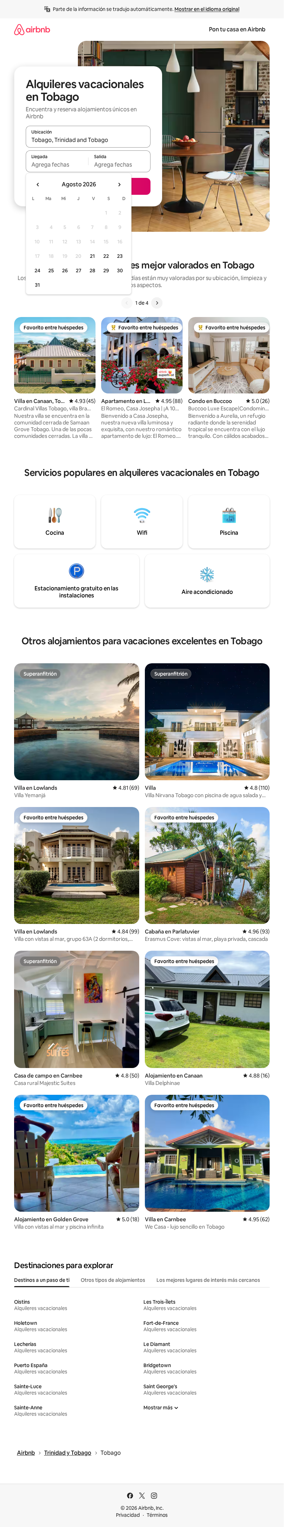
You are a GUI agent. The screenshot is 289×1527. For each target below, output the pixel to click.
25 (51, 270)
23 (120, 256)
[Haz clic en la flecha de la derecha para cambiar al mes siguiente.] (119, 184)
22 (106, 256)
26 (65, 270)
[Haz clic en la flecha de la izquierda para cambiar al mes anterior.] (38, 184)
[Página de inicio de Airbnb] (32, 29)
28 (92, 270)
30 (120, 270)
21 (92, 256)
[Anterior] (127, 303)
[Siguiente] (156, 303)
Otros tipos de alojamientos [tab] (113, 1280)
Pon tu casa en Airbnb (237, 29)
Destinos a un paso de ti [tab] (41, 1280)
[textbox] (56, 164)
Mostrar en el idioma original (206, 9)
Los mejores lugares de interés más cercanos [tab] (208, 1280)
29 (106, 270)
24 (37, 270)
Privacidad (128, 1515)
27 (78, 270)
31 (37, 285)
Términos (157, 1515)
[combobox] (88, 140)
